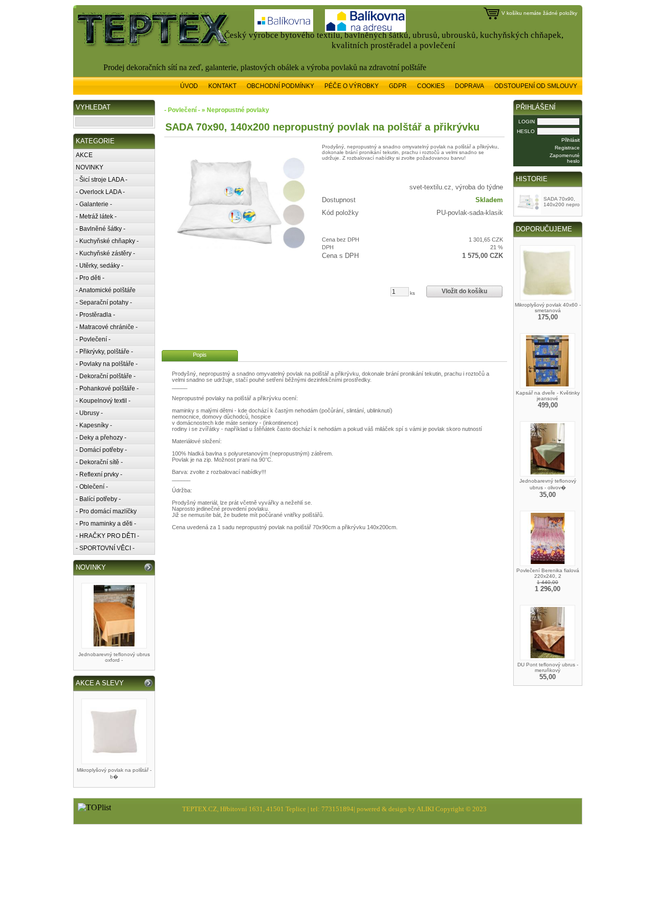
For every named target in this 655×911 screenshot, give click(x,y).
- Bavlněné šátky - (100, 228)
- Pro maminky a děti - (106, 523)
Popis (200, 355)
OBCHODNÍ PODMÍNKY (280, 86)
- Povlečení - (93, 339)
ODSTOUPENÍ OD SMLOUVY (535, 86)
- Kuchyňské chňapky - (107, 241)
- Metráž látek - (96, 216)
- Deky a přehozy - (101, 437)
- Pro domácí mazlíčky (106, 511)
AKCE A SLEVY (100, 683)
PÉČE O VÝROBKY (351, 86)
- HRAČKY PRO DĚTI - (107, 535)
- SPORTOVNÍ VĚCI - (105, 548)
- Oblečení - (92, 486)
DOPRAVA (469, 86)
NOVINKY (89, 167)
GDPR (398, 86)
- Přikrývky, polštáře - (104, 351)
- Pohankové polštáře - (107, 388)
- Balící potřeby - (98, 499)
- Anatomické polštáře (106, 290)
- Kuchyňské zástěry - (105, 253)
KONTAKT (222, 86)
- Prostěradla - (95, 314)
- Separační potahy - (104, 302)
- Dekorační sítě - (99, 462)
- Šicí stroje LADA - (101, 179)
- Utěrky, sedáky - (99, 265)
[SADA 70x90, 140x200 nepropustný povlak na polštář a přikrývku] (241, 200)
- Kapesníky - (94, 425)
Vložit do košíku (464, 291)
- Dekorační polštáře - (106, 376)
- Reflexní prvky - (99, 474)
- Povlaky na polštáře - (107, 363)
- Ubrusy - (89, 413)
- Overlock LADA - (100, 192)
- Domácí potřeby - (101, 449)
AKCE (84, 155)
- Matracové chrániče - (107, 327)
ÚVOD (189, 86)
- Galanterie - (94, 204)
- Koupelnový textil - (103, 400)
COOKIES (431, 86)
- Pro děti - (90, 277)
